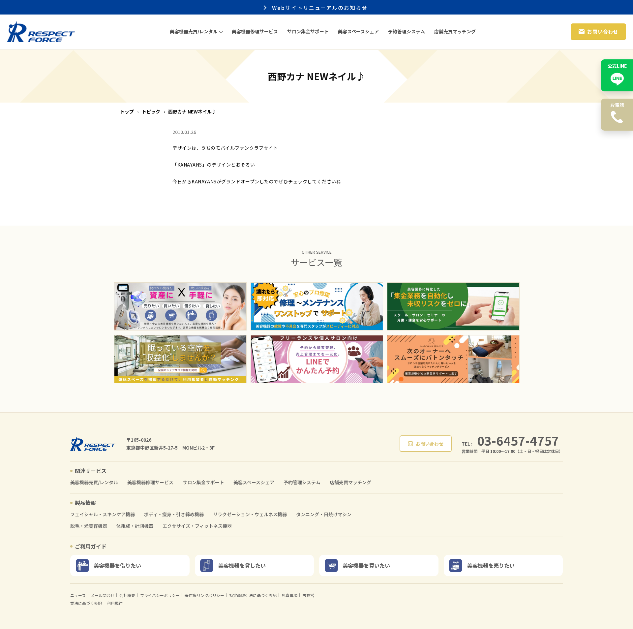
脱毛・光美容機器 (88, 526)
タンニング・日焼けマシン (323, 514)
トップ (127, 111)
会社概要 (127, 595)
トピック (151, 111)
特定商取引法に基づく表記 (253, 595)
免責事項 (289, 595)
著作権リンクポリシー (204, 595)
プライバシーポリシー (160, 595)
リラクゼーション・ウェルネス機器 (250, 514)
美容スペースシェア (253, 482)
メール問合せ (102, 595)
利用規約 (115, 603)
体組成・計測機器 (134, 526)
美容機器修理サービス (150, 482)
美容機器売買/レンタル (94, 482)
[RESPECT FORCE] (92, 444)
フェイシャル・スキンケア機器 (102, 514)
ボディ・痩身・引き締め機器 (174, 514)
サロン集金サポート (203, 482)
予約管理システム (302, 482)
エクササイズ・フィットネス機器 (197, 526)
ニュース (78, 595)
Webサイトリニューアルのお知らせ (321, 8)
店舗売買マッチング (350, 482)
